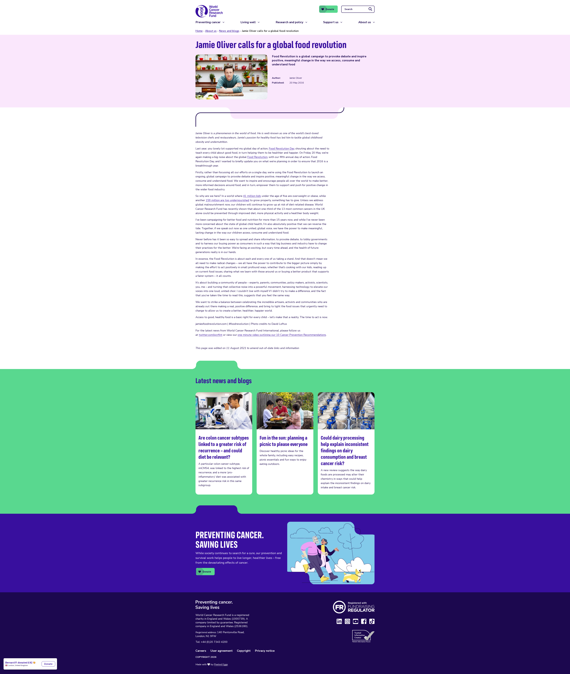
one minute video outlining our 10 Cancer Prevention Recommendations (282, 335)
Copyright (244, 651)
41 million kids (252, 196)
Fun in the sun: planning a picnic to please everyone (285, 443)
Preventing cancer (208, 22)
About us (364, 22)
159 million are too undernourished (227, 200)
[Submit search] (370, 9)
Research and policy (289, 22)
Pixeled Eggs (221, 664)
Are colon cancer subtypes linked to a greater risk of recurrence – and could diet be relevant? (223, 443)
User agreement (221, 651)
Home (199, 31)
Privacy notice (265, 651)
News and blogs (229, 31)
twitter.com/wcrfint (210, 335)
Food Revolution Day (281, 148)
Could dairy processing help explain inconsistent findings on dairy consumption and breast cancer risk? (346, 443)
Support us (330, 22)
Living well (248, 22)
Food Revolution (257, 157)
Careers (200, 651)
